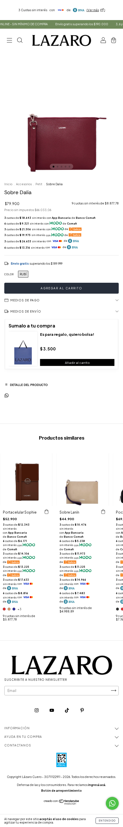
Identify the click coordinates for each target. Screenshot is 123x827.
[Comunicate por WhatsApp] (112, 803)
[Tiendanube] (62, 803)
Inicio (8, 184)
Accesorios (24, 184)
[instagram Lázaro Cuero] (36, 710)
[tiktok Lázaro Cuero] (67, 710)
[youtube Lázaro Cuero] (52, 710)
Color (9, 274)
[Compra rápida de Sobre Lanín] (103, 511)
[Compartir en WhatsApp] (6, 395)
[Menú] (9, 41)
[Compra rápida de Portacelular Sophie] (46, 511)
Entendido (107, 820)
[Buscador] (20, 41)
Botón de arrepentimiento (61, 790)
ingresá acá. (97, 785)
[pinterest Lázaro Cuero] (82, 710)
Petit (38, 184)
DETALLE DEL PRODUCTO (26, 384)
